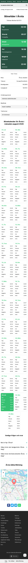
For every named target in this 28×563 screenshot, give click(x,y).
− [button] (3, 476)
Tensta (17, 532)
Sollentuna (24, 1)
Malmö (14, 1)
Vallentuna (18, 542)
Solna (2, 525)
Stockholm (3, 1)
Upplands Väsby (5, 540)
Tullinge (17, 518)
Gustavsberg (4, 520)
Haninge (17, 525)
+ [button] (3, 473)
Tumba (3, 527)
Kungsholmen (4, 537)
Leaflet (17, 499)
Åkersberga (18, 540)
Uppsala (19, 1)
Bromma (3, 542)
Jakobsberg (18, 527)
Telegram (15, 505)
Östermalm (18, 535)
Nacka (2, 515)
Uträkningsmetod (6, 95)
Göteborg (9, 1)
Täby (16, 530)
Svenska (15, 556)
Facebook (8, 505)
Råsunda (3, 532)
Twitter (12, 505)
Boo (2, 544)
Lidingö (3, 518)
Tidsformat (4, 111)
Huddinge (3, 523)
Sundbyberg (4, 535)
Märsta (17, 515)
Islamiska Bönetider (7, 5)
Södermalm (4, 530)
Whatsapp (19, 505)
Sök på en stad (26, 5)
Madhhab (3, 103)
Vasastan (17, 537)
